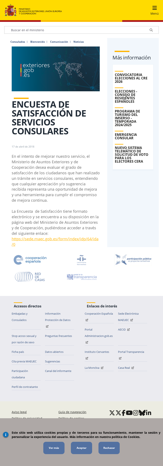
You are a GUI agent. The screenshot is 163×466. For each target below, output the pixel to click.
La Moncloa (92, 368)
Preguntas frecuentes (58, 336)
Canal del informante (58, 371)
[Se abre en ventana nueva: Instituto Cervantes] (81, 259)
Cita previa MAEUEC (24, 361)
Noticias (78, 42)
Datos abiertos (54, 352)
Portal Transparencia (131, 352)
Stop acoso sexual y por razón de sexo (24, 339)
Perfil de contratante (25, 387)
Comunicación (59, 42)
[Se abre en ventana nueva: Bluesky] (142, 413)
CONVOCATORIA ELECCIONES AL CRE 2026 (131, 78)
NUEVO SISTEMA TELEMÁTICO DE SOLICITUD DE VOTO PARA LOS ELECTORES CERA (131, 154)
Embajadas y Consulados (20, 317)
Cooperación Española (99, 313)
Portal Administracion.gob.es (99, 333)
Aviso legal (19, 412)
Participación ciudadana (20, 374)
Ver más (54, 448)
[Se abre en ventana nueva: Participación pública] (133, 259)
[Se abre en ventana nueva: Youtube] (129, 413)
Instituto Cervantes (97, 352)
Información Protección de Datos (57, 317)
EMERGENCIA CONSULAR (126, 136)
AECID (122, 329)
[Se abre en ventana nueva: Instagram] (135, 413)
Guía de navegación (72, 412)
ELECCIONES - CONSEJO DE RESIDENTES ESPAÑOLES (126, 96)
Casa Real (124, 368)
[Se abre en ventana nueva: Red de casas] (30, 276)
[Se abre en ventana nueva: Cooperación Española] (30, 259)
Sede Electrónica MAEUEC (128, 317)
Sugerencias (52, 361)
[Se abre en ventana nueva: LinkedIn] (148, 413)
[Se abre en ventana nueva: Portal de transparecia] (81, 276)
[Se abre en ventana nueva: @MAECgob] (112, 413)
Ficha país (18, 352)
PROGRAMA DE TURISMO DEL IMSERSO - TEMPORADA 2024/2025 (127, 118)
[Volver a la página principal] (33, 10)
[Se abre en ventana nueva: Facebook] (123, 413)
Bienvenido (37, 42)
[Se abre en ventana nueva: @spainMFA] (118, 413)
